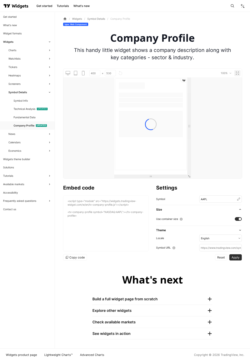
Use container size (167, 218)
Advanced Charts (92, 355)
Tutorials (63, 6)
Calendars (14, 142)
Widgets (8, 41)
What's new (81, 6)
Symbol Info (21, 100)
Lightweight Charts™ (58, 355)
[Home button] (20, 6)
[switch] (238, 219)
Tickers (12, 67)
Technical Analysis (24, 108)
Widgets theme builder (16, 159)
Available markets (13, 184)
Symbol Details (17, 92)
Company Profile (24, 125)
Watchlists (14, 58)
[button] (199, 209)
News (11, 133)
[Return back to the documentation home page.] (65, 19)
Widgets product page (21, 355)
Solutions (8, 167)
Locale (160, 238)
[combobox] (226, 73)
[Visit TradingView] (7, 6)
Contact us (9, 209)
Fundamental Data (25, 117)
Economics (14, 150)
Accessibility (10, 192)
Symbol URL (163, 247)
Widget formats (12, 33)
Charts (12, 50)
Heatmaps (14, 75)
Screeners (14, 83)
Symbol (160, 199)
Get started (44, 6)
